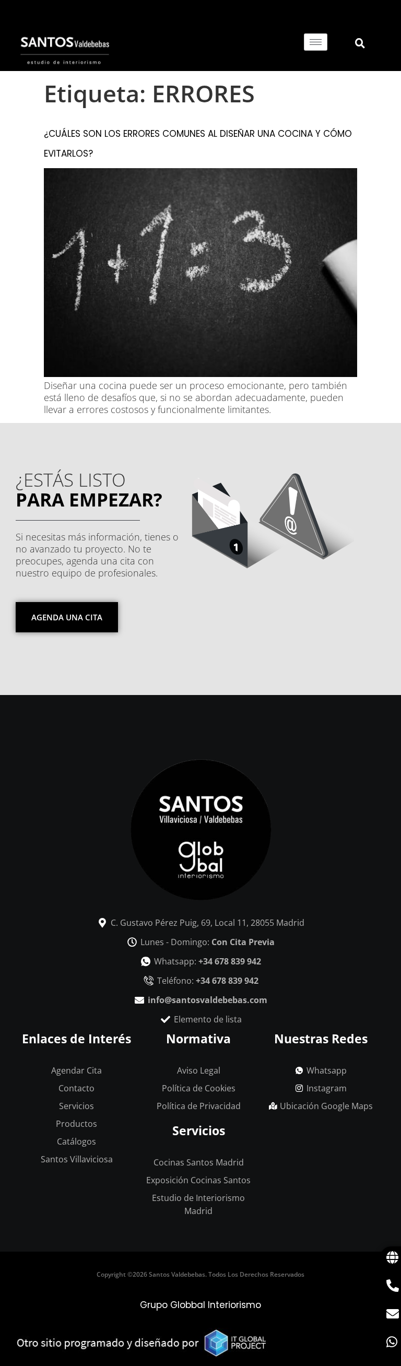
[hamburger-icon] (315, 42)
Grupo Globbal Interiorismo (200, 1305)
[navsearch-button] (353, 43)
